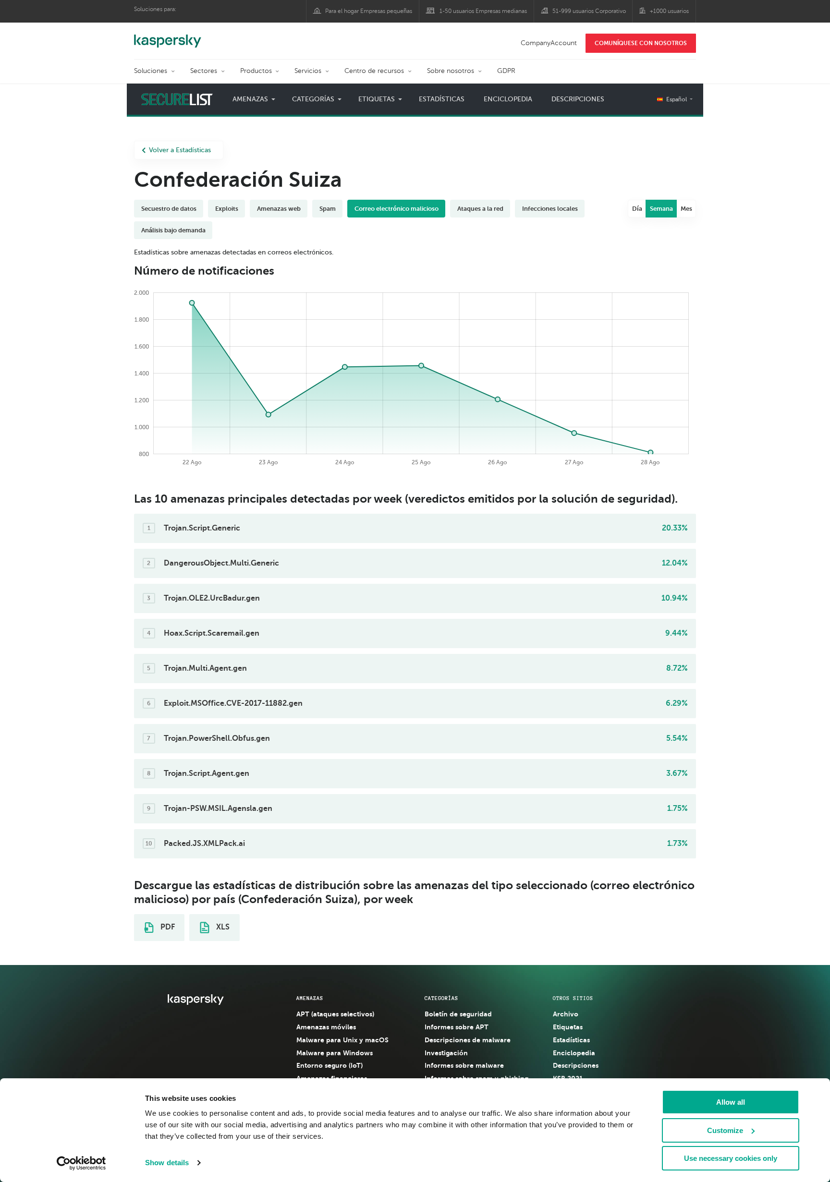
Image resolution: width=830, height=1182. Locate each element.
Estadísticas (441, 99)
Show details (167, 1162)
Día (637, 208)
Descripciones (577, 99)
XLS (222, 927)
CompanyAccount (549, 43)
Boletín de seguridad (458, 1014)
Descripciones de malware (468, 1040)
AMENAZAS (309, 998)
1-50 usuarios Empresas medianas (483, 11)
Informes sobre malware (464, 1065)
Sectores (203, 70)
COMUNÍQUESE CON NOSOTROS (641, 43)
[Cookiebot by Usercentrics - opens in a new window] (81, 1163)
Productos (256, 70)
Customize (725, 1130)
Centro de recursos (374, 70)
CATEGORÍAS (441, 998)
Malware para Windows (334, 1053)
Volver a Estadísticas (180, 150)
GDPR (506, 70)
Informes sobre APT (456, 1027)
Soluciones (150, 70)
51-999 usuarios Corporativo (589, 11)
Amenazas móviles (326, 1027)
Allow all (730, 1102)
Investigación (446, 1053)
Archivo (565, 1014)
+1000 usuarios (669, 11)
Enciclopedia (508, 99)
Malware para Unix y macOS (342, 1040)
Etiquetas (568, 1027)
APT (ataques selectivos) (335, 1014)
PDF (167, 927)
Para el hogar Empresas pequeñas (368, 11)
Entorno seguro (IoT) (329, 1065)
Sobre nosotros (450, 70)
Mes (686, 208)
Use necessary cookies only (730, 1158)
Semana (661, 208)
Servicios (307, 70)
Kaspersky (167, 36)
